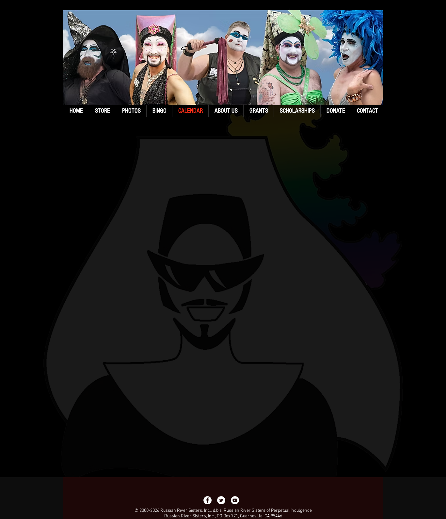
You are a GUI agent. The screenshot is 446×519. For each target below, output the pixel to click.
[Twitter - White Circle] (221, 500)
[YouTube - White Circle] (235, 500)
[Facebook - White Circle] (207, 500)
